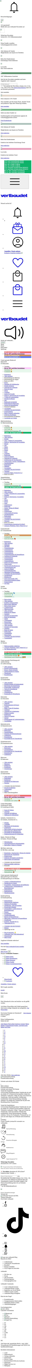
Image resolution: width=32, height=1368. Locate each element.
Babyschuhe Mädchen (10, 604)
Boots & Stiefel (8, 630)
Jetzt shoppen (27, 1013)
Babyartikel (11, 1024)
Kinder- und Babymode (21, 1025)
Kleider (6, 439)
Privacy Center (8, 1359)
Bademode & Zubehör (10, 402)
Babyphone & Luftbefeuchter (12, 831)
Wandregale (7, 673)
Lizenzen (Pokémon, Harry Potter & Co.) (15, 526)
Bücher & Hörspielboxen (11, 917)
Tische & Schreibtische (10, 689)
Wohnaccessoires (9, 713)
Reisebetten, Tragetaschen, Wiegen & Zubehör (17, 853)
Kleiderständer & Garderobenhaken (14, 719)
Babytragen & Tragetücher (11, 854)
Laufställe (7, 824)
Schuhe (23, 1024)
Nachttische (7, 690)
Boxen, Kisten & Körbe (11, 670)
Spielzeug (18, 1024)
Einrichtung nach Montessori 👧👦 (15, 657)
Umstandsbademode (10, 570)
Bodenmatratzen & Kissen (11, 705)
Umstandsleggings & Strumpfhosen (14, 554)
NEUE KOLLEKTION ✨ (12, 357)
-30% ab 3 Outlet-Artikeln (12, 352)
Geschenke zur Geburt (10, 418)
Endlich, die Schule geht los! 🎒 (13, 432)
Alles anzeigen (8, 376)
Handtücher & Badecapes (11, 781)
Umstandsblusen (9, 561)
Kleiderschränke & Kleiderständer (13, 684)
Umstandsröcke (8, 558)
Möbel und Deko (5, 1027)
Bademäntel (7, 464)
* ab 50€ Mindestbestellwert (9, 1186)
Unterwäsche (8, 564)
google (3, 990)
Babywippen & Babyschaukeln (13, 829)
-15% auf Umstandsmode (12, 355)
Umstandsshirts (8, 559)
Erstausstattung (8, 411)
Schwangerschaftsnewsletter (12, 580)
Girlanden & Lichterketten (11, 711)
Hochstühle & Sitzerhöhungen (12, 832)
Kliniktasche (7, 577)
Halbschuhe (7, 631)
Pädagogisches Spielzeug (11, 902)
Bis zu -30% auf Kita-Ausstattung (14, 354)
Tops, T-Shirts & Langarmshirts (13, 440)
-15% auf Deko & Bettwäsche (13, 654)
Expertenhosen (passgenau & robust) (14, 524)
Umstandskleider (9, 548)
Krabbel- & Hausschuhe (11, 602)
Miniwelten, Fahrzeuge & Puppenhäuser (15, 918)
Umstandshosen (8, 551)
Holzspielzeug (8, 889)
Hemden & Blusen (9, 399)
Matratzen (7, 764)
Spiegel (6, 718)
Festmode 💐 (8, 371)
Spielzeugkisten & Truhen (11, 671)
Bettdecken (7, 765)
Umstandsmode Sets (10, 567)
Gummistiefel (8, 620)
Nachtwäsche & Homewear (12, 566)
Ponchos (6, 783)
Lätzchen (6, 811)
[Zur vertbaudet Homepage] (14, 325)
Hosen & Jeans (8, 389)
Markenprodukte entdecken (12, 646)
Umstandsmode (9, 1025)
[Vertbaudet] (14, 202)
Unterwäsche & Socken (11, 513)
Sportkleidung (8, 575)
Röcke (6, 448)
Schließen (3, 1120)
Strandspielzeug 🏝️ (10, 870)
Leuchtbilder (7, 721)
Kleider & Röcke (9, 386)
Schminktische (8, 692)
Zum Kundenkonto (6, 120)
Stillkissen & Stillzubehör (11, 815)
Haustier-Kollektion (9, 787)
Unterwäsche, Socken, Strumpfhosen (14, 461)
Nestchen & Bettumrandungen (12, 733)
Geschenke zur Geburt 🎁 (12, 800)
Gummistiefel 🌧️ (9, 596)
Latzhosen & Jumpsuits (10, 556)
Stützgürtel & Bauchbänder (12, 572)
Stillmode (7, 545)
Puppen (6, 912)
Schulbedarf (7, 920)
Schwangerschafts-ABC (11, 578)
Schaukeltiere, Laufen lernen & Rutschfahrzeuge (13, 909)
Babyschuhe (7, 599)
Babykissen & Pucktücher (11, 826)
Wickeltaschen (8, 842)
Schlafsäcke (7, 735)
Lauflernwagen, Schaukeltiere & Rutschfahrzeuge (13, 887)
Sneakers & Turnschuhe (11, 615)
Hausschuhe (7, 622)
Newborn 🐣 (8, 370)
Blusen (6, 444)
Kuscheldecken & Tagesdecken (13, 738)
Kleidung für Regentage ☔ (12, 431)
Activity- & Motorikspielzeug (12, 881)
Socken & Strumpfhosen (11, 405)
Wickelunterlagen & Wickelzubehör (14, 843)
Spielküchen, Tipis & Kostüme (13, 905)
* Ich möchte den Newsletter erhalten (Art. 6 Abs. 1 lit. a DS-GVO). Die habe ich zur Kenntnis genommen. (16, 87)
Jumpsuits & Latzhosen (10, 387)
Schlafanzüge (8, 511)
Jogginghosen (8, 505)
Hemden (6, 495)
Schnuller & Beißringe (10, 813)
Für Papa (6, 583)
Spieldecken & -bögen (10, 883)
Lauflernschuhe (8, 607)
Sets (5, 400)
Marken (6, 791)
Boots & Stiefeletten (10, 617)
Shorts (6, 390)
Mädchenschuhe (8, 609)
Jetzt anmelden (5, 106)
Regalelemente (8, 675)
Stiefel (6, 619)
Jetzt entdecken (5, 133)
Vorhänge (7, 710)
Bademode (7, 455)
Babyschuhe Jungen (10, 606)
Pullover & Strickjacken (11, 562)
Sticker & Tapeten (9, 716)
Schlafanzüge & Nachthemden (12, 460)
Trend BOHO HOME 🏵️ (11, 655)
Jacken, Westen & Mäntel (11, 508)
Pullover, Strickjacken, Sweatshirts (14, 497)
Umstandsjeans (8, 549)
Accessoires (7, 408)
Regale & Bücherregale (10, 668)
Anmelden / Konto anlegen (8, 984)
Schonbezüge (8, 769)
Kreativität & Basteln (10, 907)
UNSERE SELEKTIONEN (12, 410)
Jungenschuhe (8, 623)
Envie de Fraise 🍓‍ (10, 538)
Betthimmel (7, 714)
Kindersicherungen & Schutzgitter (13, 834)
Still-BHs (7, 546)
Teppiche (6, 703)
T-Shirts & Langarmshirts (11, 397)
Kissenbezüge (8, 737)
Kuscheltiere (7, 913)
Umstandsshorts (8, 553)
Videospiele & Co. (9, 923)
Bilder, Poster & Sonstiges (11, 708)
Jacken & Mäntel (9, 456)
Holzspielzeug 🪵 (9, 872)
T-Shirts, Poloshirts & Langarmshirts (14, 493)
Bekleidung (7, 374)
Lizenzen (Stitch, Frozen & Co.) (13, 473)
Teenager (6, 471)
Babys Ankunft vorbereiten (11, 413)
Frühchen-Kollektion (10, 415)
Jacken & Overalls (9, 394)
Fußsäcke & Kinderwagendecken (13, 858)
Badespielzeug (8, 891)
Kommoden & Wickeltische (12, 694)
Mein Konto (4, 951)
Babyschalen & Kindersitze (12, 859)
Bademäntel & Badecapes (11, 403)
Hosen (6, 450)
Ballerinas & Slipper (10, 612)
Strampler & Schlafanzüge (11, 384)
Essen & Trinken (9, 810)
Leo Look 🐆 (8, 429)
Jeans (5, 452)
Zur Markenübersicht (10, 649)
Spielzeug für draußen (10, 904)
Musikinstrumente (9, 893)
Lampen (6, 706)
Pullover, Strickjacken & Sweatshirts (14, 395)
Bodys (6, 382)
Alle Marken (4, 1024)
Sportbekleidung (9, 463)
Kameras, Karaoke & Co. (11, 921)
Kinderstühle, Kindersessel (11, 687)
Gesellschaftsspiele (9, 915)
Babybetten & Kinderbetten (12, 686)
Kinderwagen (8, 856)
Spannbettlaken (8, 732)
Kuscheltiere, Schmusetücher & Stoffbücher (16, 885)
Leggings (7, 392)
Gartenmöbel (8, 789)
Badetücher (7, 780)
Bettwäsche (7, 730)
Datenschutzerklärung (20, 87)
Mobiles (6, 823)
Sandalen (6, 614)
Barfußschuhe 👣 (9, 593)
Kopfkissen (7, 767)
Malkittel (6, 466)
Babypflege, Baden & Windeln (13, 845)
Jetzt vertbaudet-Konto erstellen (15, 946)
